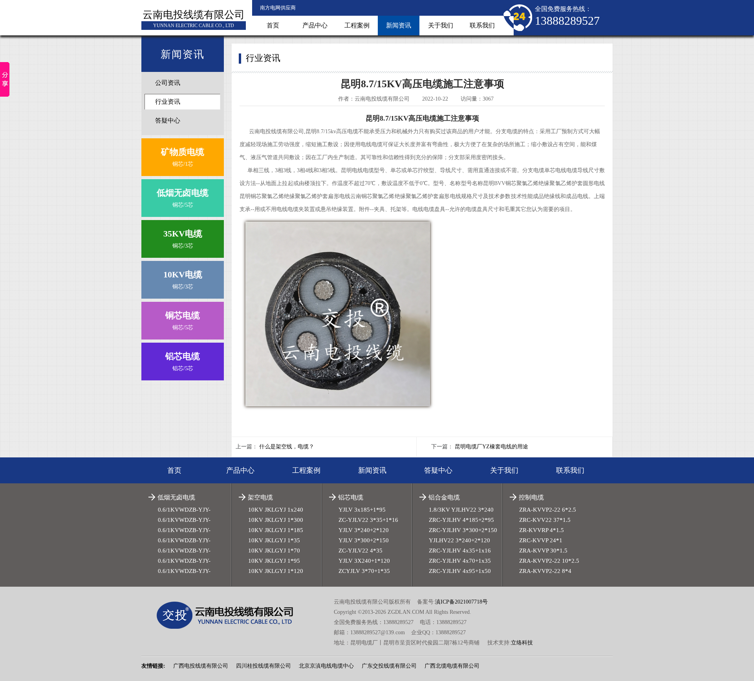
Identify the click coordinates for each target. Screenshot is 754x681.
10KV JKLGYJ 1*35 (274, 540)
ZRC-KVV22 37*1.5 (545, 520)
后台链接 (152, 651)
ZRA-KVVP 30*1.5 (543, 550)
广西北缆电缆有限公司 (452, 666)
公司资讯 (167, 82)
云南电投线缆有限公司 (194, 14)
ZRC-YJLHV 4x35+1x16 (460, 550)
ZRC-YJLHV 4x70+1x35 (460, 561)
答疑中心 (167, 120)
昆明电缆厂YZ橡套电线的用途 (491, 447)
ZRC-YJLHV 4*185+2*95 (461, 520)
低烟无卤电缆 (176, 497)
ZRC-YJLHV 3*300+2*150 (463, 530)
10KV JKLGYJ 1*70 (274, 550)
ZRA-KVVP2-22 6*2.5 (547, 510)
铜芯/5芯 (183, 198)
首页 (273, 25)
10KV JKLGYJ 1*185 (275, 530)
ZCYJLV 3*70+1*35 (364, 571)
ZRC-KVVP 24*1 (540, 540)
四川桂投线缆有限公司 (263, 666)
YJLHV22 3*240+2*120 (459, 540)
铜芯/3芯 (182, 239)
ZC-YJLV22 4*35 (360, 550)
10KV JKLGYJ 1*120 (275, 571)
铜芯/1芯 (182, 157)
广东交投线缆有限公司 (389, 666)
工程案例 (357, 25)
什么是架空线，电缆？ (286, 447)
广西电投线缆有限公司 (200, 666)
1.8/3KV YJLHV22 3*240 (461, 510)
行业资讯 (167, 101)
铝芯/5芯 (182, 361)
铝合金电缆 (444, 497)
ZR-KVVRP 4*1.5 (541, 530)
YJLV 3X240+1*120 (364, 561)
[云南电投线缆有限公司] (231, 615)
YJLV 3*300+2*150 (364, 540)
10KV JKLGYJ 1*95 (274, 561)
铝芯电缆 (350, 497)
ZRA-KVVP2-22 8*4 (545, 571)
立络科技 (522, 643)
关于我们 (440, 25)
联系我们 (482, 25)
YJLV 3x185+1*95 (362, 510)
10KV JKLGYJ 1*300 (275, 520)
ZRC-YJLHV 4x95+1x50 (460, 571)
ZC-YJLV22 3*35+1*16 (368, 520)
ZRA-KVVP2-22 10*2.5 (549, 561)
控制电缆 (531, 497)
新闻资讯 (398, 25)
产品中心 (315, 25)
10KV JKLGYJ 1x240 (275, 510)
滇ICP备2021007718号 (461, 602)
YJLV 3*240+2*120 (364, 530)
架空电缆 (260, 497)
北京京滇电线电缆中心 (326, 666)
